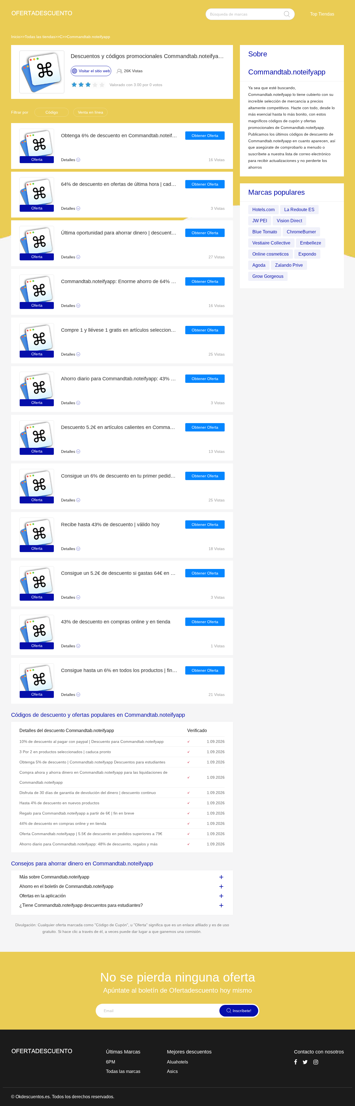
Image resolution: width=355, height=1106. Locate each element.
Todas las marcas (123, 1071)
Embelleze (310, 242)
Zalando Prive (289, 265)
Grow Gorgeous (267, 276)
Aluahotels (177, 1062)
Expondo (307, 253)
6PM (110, 1062)
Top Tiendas (322, 14)
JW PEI (259, 220)
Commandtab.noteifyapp (88, 36)
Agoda (258, 265)
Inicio (15, 36)
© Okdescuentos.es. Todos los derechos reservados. (62, 1096)
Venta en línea (90, 112)
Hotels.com (263, 209)
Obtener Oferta (205, 135)
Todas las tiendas (40, 36)
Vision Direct (289, 220)
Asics (172, 1071)
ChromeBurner (301, 231)
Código (51, 112)
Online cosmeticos (270, 253)
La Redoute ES (299, 209)
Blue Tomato (264, 231)
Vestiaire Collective (271, 242)
